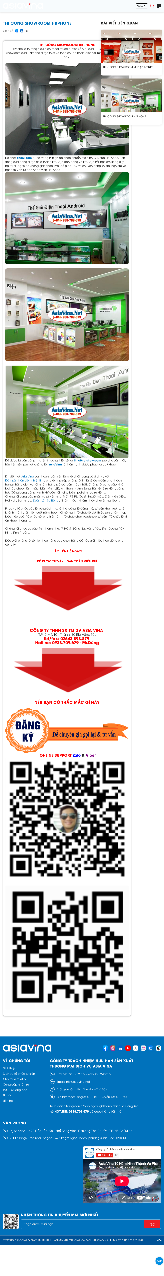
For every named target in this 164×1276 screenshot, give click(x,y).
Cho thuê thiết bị (14, 1079)
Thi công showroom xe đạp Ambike (128, 67)
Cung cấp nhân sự (16, 1084)
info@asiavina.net (78, 1081)
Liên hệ (8, 1100)
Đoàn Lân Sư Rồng (45, 500)
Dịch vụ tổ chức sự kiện (19, 1073)
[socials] (105, 1048)
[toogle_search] (152, 6)
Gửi (152, 1224)
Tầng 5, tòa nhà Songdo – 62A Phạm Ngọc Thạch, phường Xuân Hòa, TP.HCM (72, 1138)
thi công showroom (87, 460)
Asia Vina (27, 476)
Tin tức (7, 1095)
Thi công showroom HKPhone (124, 116)
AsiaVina (56, 464)
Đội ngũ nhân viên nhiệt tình (24, 480)
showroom (24, 158)
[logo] (23, 6)
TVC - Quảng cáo (15, 1090)
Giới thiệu (9, 1068)
